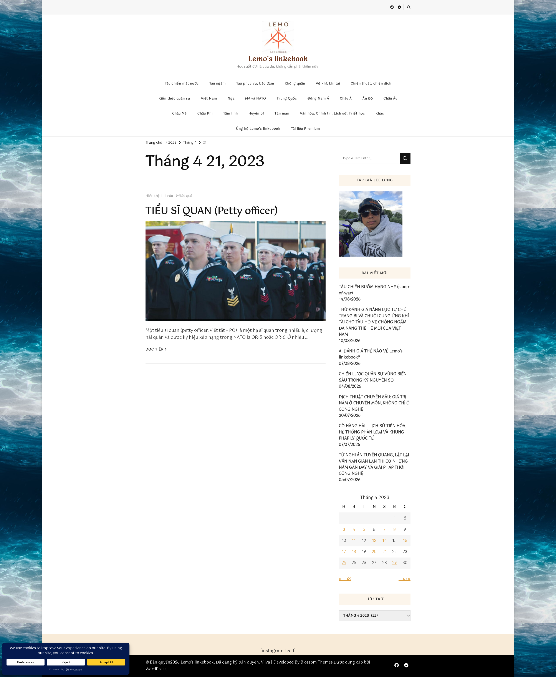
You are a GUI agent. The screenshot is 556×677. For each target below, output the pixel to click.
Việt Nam (209, 98)
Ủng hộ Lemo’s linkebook (258, 128)
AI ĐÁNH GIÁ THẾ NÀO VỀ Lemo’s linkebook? (370, 354)
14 (384, 541)
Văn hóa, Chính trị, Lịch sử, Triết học (332, 113)
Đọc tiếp (155, 349)
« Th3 (345, 578)
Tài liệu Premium (305, 128)
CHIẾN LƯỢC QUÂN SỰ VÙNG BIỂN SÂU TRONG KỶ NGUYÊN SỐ (373, 377)
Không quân (295, 83)
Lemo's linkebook (278, 58)
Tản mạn (282, 113)
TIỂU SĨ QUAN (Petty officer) (212, 211)
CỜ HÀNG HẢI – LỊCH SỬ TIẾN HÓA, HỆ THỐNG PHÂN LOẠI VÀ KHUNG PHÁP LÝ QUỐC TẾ (372, 432)
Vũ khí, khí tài (328, 83)
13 (374, 541)
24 (344, 563)
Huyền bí (256, 113)
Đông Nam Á (318, 98)
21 (384, 552)
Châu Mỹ (179, 113)
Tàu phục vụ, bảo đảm (255, 83)
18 (354, 552)
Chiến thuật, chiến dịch (371, 83)
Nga (231, 98)
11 (354, 541)
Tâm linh (230, 113)
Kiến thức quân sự (174, 98)
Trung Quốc (287, 98)
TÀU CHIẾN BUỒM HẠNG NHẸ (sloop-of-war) (374, 290)
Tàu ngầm (217, 83)
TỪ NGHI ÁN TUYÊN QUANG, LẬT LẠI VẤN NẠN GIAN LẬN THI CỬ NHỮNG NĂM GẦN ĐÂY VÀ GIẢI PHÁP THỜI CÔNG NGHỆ (374, 464)
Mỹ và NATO (255, 98)
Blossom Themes (317, 662)
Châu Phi (205, 113)
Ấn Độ (367, 98)
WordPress (156, 669)
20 (374, 552)
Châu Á (346, 98)
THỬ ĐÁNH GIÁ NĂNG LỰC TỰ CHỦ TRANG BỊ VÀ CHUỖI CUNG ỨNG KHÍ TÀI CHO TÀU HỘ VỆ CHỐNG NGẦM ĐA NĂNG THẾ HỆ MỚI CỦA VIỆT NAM (374, 322)
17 (344, 552)
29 (394, 563)
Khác (380, 113)
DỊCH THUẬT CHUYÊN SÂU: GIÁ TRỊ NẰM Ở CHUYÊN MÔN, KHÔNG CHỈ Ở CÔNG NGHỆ (374, 403)
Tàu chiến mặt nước (182, 83)
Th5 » (404, 578)
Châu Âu (390, 98)
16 (405, 541)
